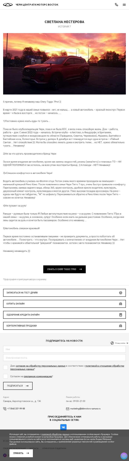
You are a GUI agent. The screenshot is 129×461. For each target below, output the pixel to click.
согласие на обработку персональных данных (40, 366)
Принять (18, 453)
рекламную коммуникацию (38, 376)
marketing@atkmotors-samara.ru (85, 409)
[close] (127, 343)
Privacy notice (120, 343)
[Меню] (124, 4)
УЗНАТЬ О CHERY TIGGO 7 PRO (61, 269)
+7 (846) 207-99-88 (16, 409)
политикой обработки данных (55, 434)
